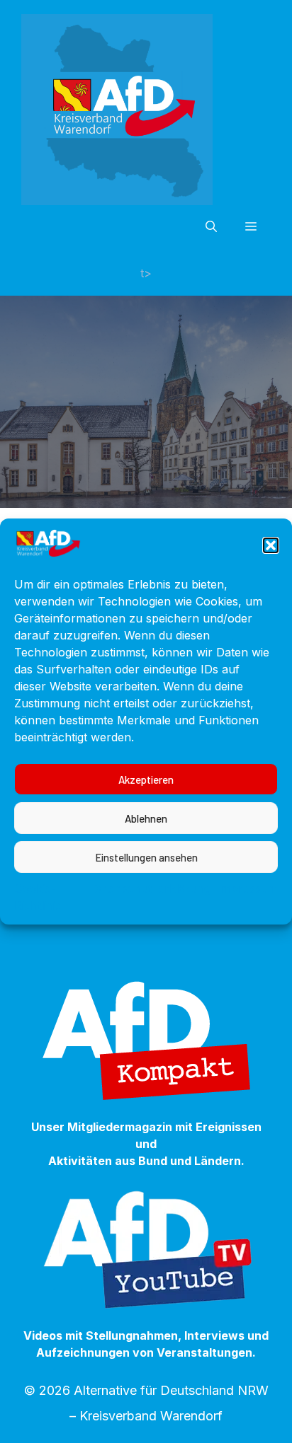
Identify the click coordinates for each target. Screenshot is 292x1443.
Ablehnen (146, 818)
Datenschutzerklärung (150, 888)
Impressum (248, 888)
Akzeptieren (146, 779)
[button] (271, 545)
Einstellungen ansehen (146, 857)
